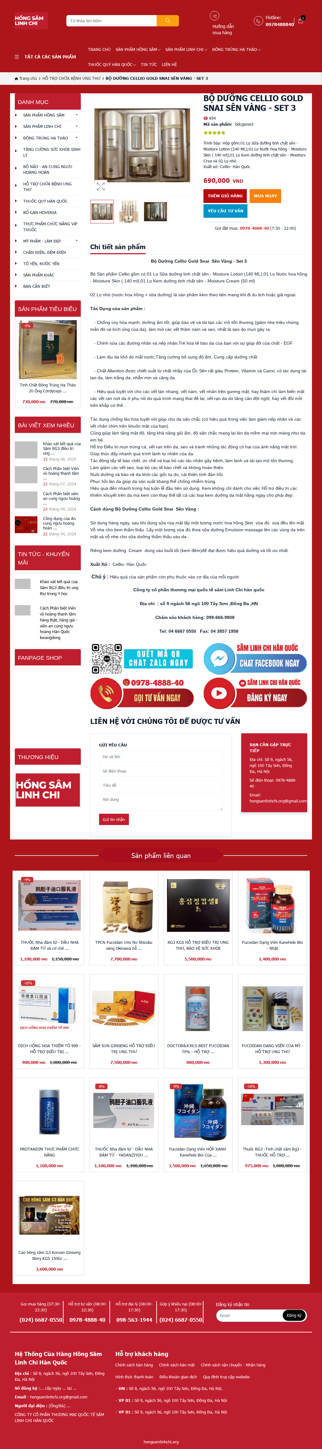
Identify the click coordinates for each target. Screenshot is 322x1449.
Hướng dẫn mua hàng (223, 29)
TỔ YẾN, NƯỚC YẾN (41, 263)
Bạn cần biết (36, 286)
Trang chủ (99, 49)
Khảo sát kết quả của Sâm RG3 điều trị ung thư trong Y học (59, 587)
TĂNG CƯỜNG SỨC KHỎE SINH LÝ (51, 152)
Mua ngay (265, 195)
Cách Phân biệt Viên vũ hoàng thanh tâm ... (61, 473)
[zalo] (142, 658)
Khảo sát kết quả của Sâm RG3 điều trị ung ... (62, 448)
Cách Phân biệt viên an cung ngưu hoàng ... (61, 498)
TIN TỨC (149, 64)
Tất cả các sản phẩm (50, 56)
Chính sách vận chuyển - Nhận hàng (233, 1364)
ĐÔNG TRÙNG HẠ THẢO (234, 49)
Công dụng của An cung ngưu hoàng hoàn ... (59, 523)
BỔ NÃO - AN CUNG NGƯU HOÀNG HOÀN (47, 169)
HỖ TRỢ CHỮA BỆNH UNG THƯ (71, 78)
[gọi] (142, 693)
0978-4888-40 (254, 228)
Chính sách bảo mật (177, 1364)
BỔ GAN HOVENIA (40, 212)
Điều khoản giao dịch (178, 1376)
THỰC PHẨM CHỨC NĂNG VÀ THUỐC (49, 226)
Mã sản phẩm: (217, 124)
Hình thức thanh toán (134, 1376)
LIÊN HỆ (169, 64)
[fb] (255, 658)
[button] (188, 145)
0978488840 (280, 24)
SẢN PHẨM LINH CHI (184, 49)
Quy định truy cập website (226, 1376)
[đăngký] (255, 693)
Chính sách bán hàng (134, 1364)
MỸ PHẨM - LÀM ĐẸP (42, 240)
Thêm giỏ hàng (225, 195)
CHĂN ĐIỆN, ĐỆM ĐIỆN (44, 252)
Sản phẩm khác (38, 274)
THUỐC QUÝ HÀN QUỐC (110, 64)
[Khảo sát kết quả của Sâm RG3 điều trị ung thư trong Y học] (26, 449)
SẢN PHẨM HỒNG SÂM (136, 49)
